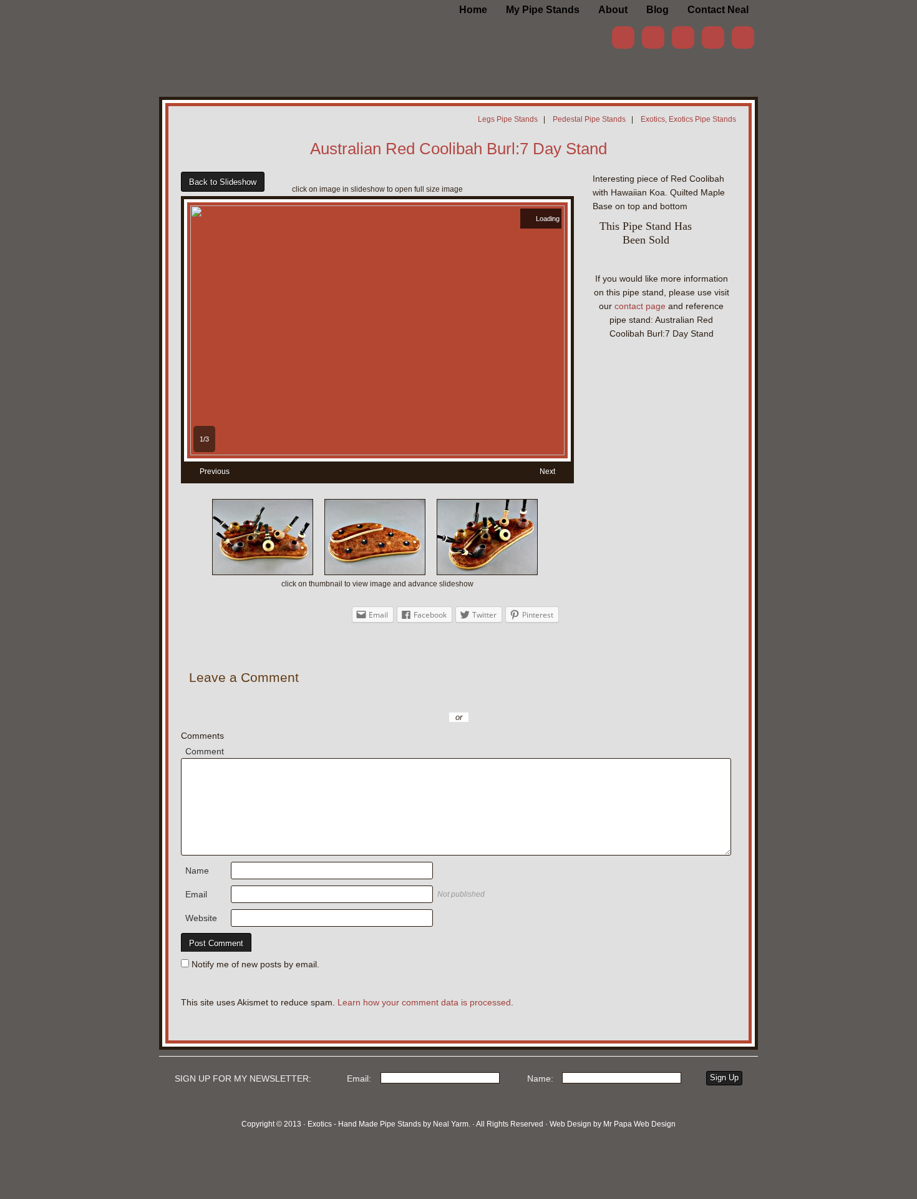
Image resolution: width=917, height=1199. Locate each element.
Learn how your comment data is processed (424, 1002)
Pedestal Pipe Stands (589, 119)
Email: (359, 1078)
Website (201, 918)
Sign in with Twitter (402, 699)
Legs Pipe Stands (508, 119)
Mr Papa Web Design (639, 1124)
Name (197, 871)
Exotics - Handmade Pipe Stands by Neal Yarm (262, 31)
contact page (640, 306)
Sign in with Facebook (514, 699)
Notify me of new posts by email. (255, 964)
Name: (540, 1078)
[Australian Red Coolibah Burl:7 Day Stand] (377, 452)
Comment (204, 751)
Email (196, 894)
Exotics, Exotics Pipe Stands (688, 119)
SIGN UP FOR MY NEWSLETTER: (243, 1078)
